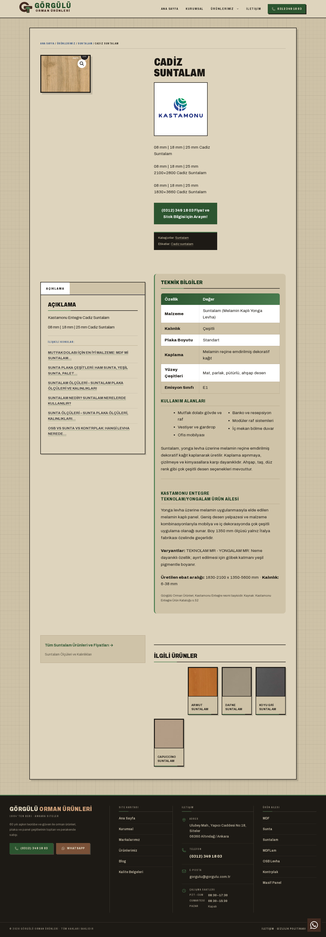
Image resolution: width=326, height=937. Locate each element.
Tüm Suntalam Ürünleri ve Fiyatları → (79, 645)
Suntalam (85, 43)
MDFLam (269, 850)
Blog (122, 861)
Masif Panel (272, 883)
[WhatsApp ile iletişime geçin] (314, 925)
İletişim (253, 8)
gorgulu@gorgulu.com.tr (209, 877)
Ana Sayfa (170, 8)
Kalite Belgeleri (131, 872)
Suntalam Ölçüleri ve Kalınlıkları (68, 654)
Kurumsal (195, 8)
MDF (266, 818)
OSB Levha (271, 861)
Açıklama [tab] (55, 288)
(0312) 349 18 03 (34, 848)
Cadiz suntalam (182, 244)
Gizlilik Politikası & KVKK (296, 928)
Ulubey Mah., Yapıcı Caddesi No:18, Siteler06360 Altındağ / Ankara (217, 830)
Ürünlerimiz (222, 8)
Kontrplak (270, 872)
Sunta (267, 829)
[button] (82, 63)
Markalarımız (129, 840)
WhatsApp (76, 848)
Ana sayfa (47, 43)
